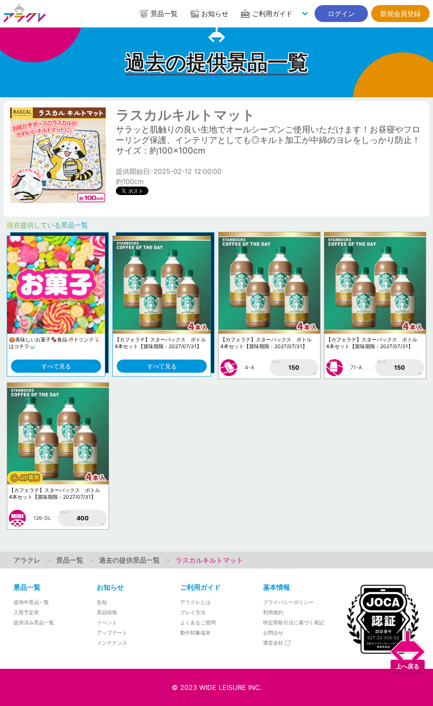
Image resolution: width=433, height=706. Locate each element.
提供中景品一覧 (31, 602)
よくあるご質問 (198, 622)
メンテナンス (112, 643)
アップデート (112, 632)
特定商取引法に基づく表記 (293, 622)
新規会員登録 (400, 13)
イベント (107, 622)
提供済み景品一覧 (34, 622)
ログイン (341, 13)
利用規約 (273, 612)
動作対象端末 (195, 632)
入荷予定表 (26, 612)
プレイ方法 (193, 612)
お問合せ (273, 632)
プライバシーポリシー (288, 602)
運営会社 (274, 643)
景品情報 (107, 612)
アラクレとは (195, 602)
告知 (102, 602)
